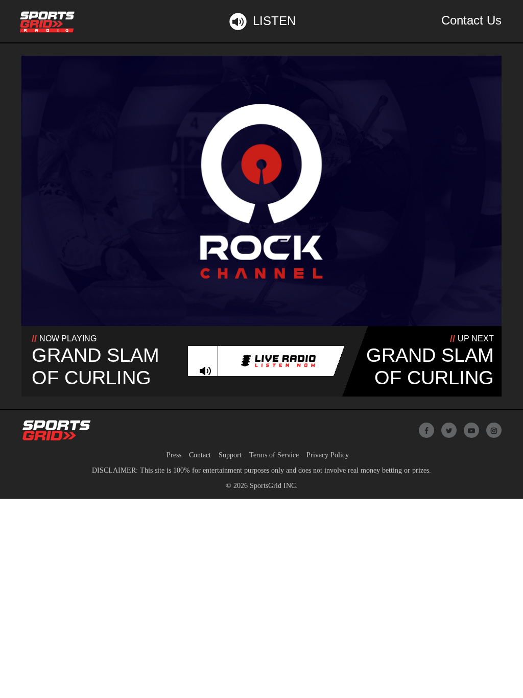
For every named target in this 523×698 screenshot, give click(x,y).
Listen (274, 21)
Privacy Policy (327, 455)
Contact (200, 455)
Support (230, 455)
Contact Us (471, 20)
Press (174, 455)
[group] (205, 371)
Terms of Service (274, 455)
